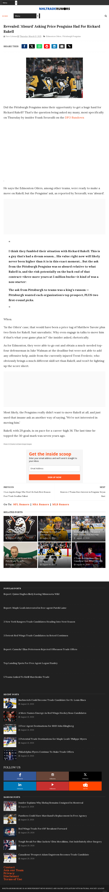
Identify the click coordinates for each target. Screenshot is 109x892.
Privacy (9, 873)
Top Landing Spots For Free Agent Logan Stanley (30, 663)
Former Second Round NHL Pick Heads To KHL (19, 559)
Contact (9, 867)
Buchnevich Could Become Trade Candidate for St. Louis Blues (52, 700)
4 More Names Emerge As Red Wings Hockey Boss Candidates (52, 713)
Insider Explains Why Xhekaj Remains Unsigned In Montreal (50, 802)
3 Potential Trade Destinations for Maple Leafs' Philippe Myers (52, 738)
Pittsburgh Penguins (71, 36)
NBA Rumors (41, 504)
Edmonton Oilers (53, 36)
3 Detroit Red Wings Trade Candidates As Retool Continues (36, 635)
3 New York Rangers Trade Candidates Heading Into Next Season (39, 621)
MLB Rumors (60, 504)
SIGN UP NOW (54, 477)
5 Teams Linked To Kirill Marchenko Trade (26, 676)
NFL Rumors (21, 504)
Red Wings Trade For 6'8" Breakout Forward (42, 828)
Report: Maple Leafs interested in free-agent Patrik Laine (35, 607)
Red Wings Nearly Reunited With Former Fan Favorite (87, 533)
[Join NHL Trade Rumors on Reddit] (85, 784)
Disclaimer (11, 876)
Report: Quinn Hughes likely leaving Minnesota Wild (31, 594)
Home (5, 16)
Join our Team (14, 870)
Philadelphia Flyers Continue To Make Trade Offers (46, 751)
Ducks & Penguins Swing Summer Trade (17, 533)
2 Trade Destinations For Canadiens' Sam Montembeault (88, 559)
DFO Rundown (74, 117)
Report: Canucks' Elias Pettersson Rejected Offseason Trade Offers (40, 649)
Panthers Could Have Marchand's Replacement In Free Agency (52, 815)
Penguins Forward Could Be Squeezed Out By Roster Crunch (53, 558)
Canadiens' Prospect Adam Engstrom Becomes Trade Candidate (53, 854)
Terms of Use (13, 879)
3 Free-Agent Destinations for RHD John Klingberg (46, 725)
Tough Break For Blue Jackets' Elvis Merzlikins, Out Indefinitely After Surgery (60, 841)
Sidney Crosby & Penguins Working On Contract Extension (52, 532)
